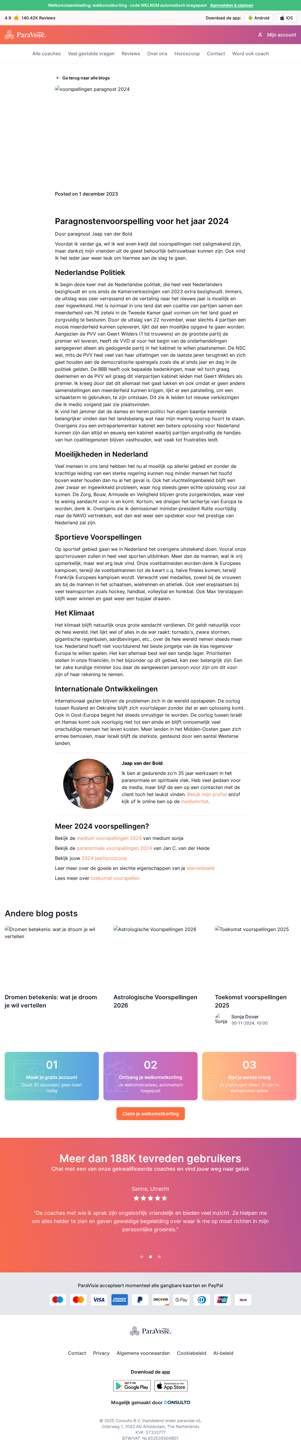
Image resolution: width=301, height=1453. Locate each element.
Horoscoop (187, 53)
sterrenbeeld (201, 868)
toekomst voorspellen (115, 878)
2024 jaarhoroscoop (104, 858)
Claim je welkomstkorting (150, 1114)
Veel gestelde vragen (91, 53)
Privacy (101, 1353)
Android (262, 17)
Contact (216, 53)
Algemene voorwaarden (143, 1353)
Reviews (131, 53)
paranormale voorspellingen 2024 (114, 848)
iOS (289, 17)
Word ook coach (250, 53)
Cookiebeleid (191, 1353)
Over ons (157, 53)
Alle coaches (46, 53)
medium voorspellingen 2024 (109, 838)
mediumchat (194, 801)
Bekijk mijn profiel (207, 794)
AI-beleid (223, 1353)
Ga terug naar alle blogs (85, 77)
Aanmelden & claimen (231, 5)
